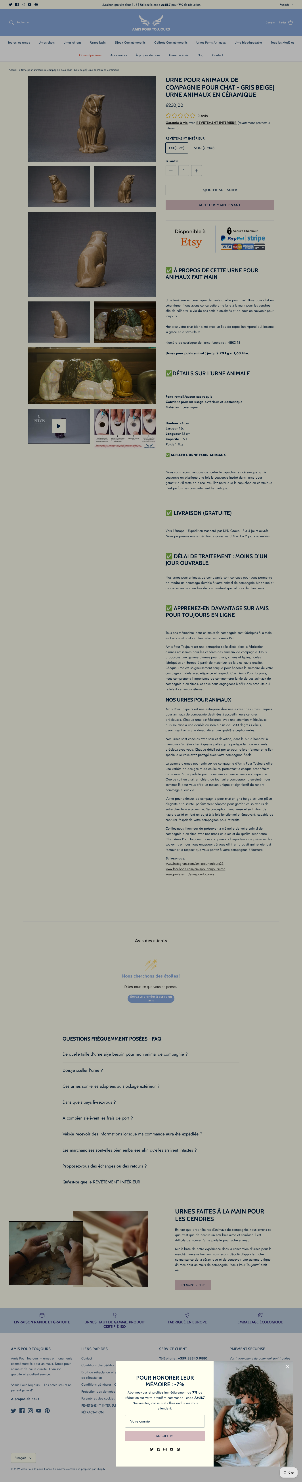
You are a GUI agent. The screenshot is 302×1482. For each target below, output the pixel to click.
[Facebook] (158, 1449)
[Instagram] (165, 1449)
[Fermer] (287, 1366)
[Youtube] (171, 1449)
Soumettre (165, 1436)
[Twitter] (151, 1449)
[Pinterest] (178, 1449)
